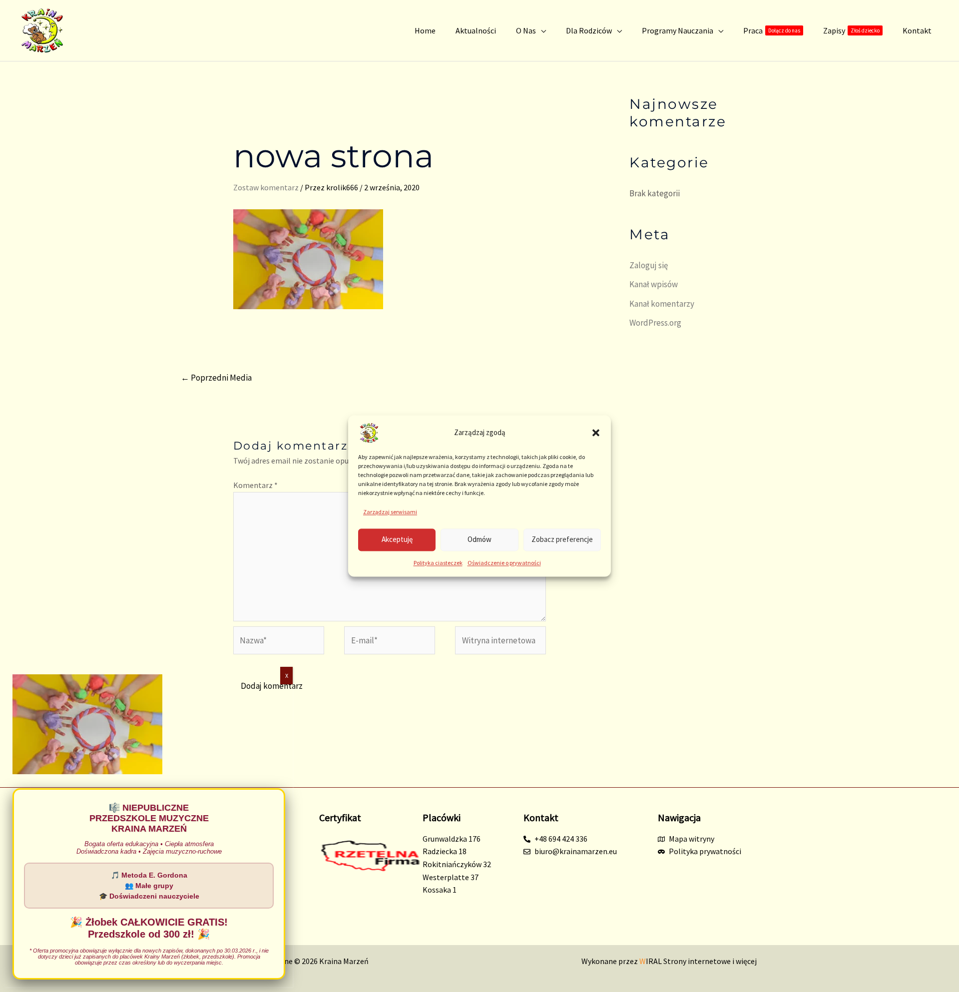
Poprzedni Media (216, 377)
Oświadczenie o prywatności (504, 562)
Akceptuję (397, 539)
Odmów (479, 539)
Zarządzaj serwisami (390, 511)
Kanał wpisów (653, 284)
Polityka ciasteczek (438, 562)
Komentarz (255, 485)
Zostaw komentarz (266, 187)
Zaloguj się (648, 265)
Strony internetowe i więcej (698, 961)
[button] (596, 433)
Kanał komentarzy (661, 303)
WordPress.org (655, 322)
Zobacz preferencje (562, 539)
